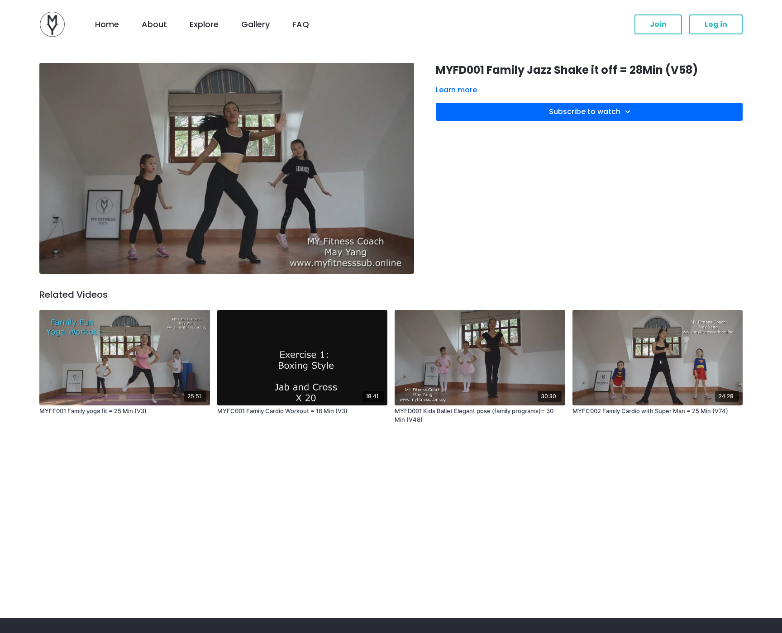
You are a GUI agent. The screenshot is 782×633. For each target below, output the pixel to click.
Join (658, 24)
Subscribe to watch (584, 111)
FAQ (300, 24)
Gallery (255, 24)
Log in (716, 24)
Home (107, 24)
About (154, 24)
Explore (204, 24)
